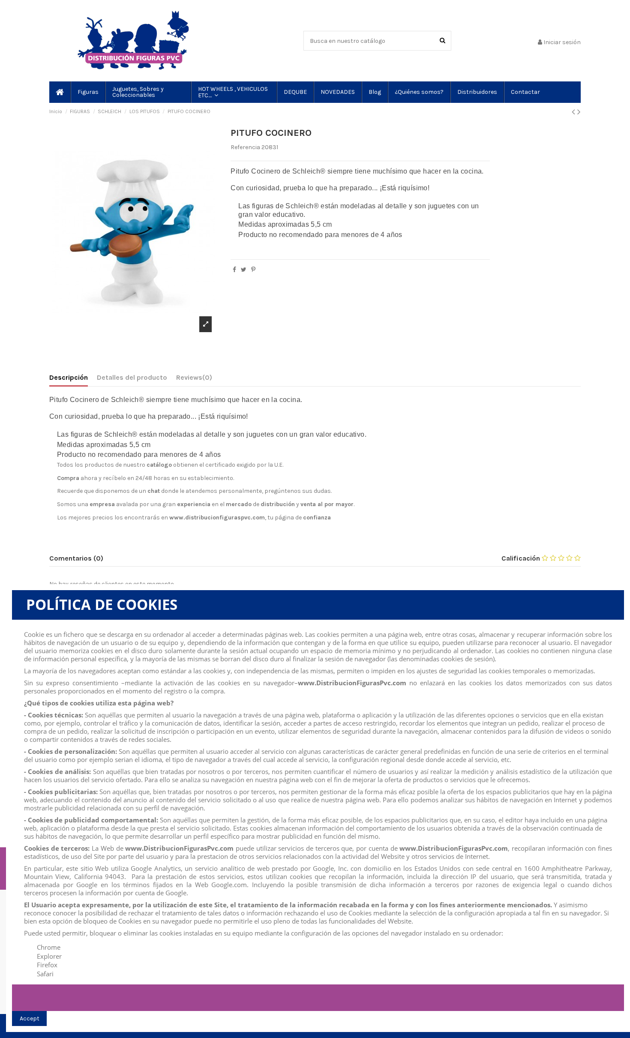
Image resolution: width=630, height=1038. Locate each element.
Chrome (48, 947)
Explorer (49, 956)
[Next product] (579, 112)
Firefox (47, 964)
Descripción (68, 377)
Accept (29, 1018)
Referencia (245, 147)
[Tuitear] (243, 269)
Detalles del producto (132, 377)
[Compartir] (234, 269)
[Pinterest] (253, 269)
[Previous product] (574, 112)
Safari (45, 973)
